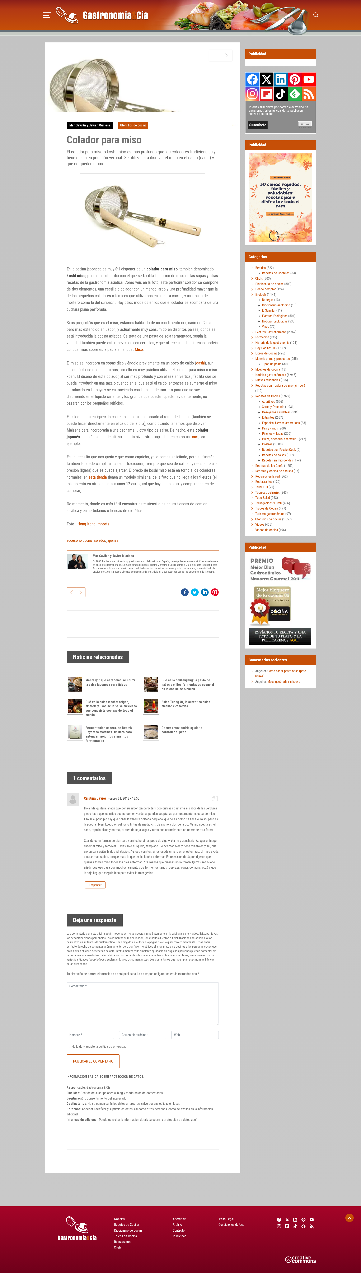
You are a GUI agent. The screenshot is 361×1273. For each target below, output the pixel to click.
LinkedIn (280, 79)
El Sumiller (269, 310)
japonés (112, 540)
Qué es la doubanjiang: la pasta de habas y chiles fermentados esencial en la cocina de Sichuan (187, 684)
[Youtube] (312, 1219)
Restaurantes (263, 482)
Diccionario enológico (276, 305)
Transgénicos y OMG (268, 503)
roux (194, 436)
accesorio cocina (80, 540)
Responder (95, 885)
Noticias (119, 1219)
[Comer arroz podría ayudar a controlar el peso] (152, 732)
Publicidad (179, 1236)
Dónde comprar (265, 289)
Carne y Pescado (273, 407)
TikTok (280, 94)
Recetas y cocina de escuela (274, 471)
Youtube (309, 79)
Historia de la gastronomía (272, 343)
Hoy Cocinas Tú (265, 348)
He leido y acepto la (99, 1047)
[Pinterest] (304, 1219)
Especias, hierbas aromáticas (281, 423)
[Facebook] (279, 1219)
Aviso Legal (226, 1219)
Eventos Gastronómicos (270, 332)
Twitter (266, 79)
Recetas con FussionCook (279, 450)
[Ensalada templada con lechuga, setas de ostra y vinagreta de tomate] (215, 55)
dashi (200, 363)
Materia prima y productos (272, 359)
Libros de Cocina (266, 353)
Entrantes (268, 417)
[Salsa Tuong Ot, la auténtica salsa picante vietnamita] (152, 706)
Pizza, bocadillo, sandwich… (280, 439)
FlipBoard (266, 94)
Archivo (178, 1225)
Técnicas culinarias (267, 492)
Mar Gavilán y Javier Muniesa (90, 125)
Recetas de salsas (274, 455)
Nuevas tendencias (267, 380)
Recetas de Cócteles (276, 273)
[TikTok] (295, 1226)
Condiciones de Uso (231, 1225)
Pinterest (295, 79)
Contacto (179, 1230)
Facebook (252, 80)
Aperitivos (268, 402)
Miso (139, 349)
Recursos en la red (267, 476)
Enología (260, 295)
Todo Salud (262, 498)
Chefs (259, 278)
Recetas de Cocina (267, 396)
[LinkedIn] (295, 1219)
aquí (193, 1120)
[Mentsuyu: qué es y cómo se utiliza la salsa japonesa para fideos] (76, 684)
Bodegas (267, 300)
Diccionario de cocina (269, 284)
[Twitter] (287, 1219)
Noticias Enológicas (274, 321)
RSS (309, 94)
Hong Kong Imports (93, 523)
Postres (267, 444)
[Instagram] (279, 1226)
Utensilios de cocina (133, 125)
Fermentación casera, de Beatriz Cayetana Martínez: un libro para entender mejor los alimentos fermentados (108, 734)
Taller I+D (261, 487)
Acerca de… (180, 1219)
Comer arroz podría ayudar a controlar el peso (181, 730)
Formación (262, 337)
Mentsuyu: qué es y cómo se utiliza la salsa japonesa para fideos (110, 682)
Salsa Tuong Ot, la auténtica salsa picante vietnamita (185, 704)
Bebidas (260, 268)
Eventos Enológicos (274, 316)
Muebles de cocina (267, 369)
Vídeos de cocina (266, 530)
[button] (47, 14)
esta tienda (98, 477)
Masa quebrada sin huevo (283, 682)
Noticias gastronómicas (270, 375)
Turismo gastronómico (270, 514)
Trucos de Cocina (266, 508)
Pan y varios (270, 428)
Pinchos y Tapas (272, 434)
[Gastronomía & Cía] (102, 15)
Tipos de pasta (271, 364)
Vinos (265, 327)
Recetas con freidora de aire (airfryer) (280, 385)
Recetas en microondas (277, 460)
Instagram (252, 94)
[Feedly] (304, 1226)
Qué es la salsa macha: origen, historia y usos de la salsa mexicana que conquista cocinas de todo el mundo (111, 708)
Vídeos (259, 524)
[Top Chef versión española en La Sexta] (226, 55)
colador (99, 540)
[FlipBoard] (287, 1226)
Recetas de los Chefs (269, 466)
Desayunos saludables (276, 412)
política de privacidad (112, 1047)
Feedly (295, 94)
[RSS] (312, 1226)
